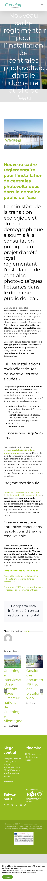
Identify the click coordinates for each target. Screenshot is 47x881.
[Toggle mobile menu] (42, 4)
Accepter (8, 877)
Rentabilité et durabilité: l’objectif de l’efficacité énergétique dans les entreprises (21, 579)
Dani (26, 631)
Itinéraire (8, 782)
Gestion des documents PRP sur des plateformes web (36, 684)
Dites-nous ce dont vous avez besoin (33, 757)
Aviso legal (9, 826)
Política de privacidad (23, 826)
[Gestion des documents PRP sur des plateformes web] (34, 661)
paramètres (31, 873)
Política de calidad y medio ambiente (27, 829)
